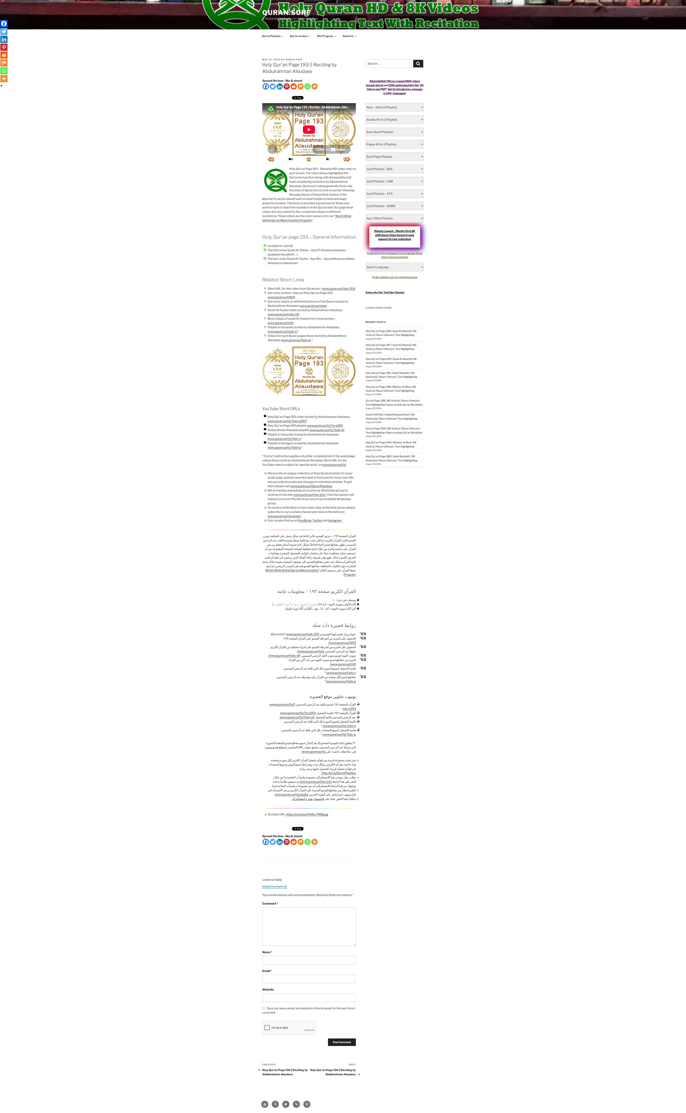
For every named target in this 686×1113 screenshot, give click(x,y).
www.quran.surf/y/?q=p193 (325, 425)
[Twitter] (273, 86)
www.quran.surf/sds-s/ (282, 331)
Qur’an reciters (299, 36)
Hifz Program (325, 36)
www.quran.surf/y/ (334, 464)
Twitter (317, 520)
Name (267, 952)
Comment (270, 903)
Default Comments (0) (274, 886)
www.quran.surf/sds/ (313, 305)
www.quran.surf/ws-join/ (310, 494)
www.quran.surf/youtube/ (284, 516)
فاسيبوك (319, 799)
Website (268, 989)
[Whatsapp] (307, 86)
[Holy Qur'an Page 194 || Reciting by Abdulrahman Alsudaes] (271, 159)
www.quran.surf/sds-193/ (338, 288)
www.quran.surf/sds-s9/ (283, 314)
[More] (314, 86)
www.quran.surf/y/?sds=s (284, 438)
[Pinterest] (287, 86)
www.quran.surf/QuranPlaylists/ (311, 486)
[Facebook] (266, 86)
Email (267, 971)
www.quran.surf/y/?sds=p (284, 447)
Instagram (335, 520)
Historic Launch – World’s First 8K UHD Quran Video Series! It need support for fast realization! (394, 234)
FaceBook (304, 520)
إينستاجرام (298, 799)
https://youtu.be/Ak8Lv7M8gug (307, 814)
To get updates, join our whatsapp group (394, 277)
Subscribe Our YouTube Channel (385, 292)
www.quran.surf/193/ (281, 297)
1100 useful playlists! (401, 85)
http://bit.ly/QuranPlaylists (339, 773)
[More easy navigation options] (308, 159)
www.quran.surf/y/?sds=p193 (287, 421)
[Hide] (1, 85)
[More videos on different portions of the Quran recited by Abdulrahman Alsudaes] (327, 159)
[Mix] (300, 86)
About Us (347, 36)
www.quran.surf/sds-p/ (296, 340)
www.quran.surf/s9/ (281, 323)
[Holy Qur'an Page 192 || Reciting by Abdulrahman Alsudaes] (346, 159)
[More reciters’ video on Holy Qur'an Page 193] (290, 159)
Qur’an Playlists (271, 36)
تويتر (310, 799)
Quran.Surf (286, 12)
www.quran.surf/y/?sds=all (327, 430)
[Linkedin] (280, 86)
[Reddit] (293, 86)
